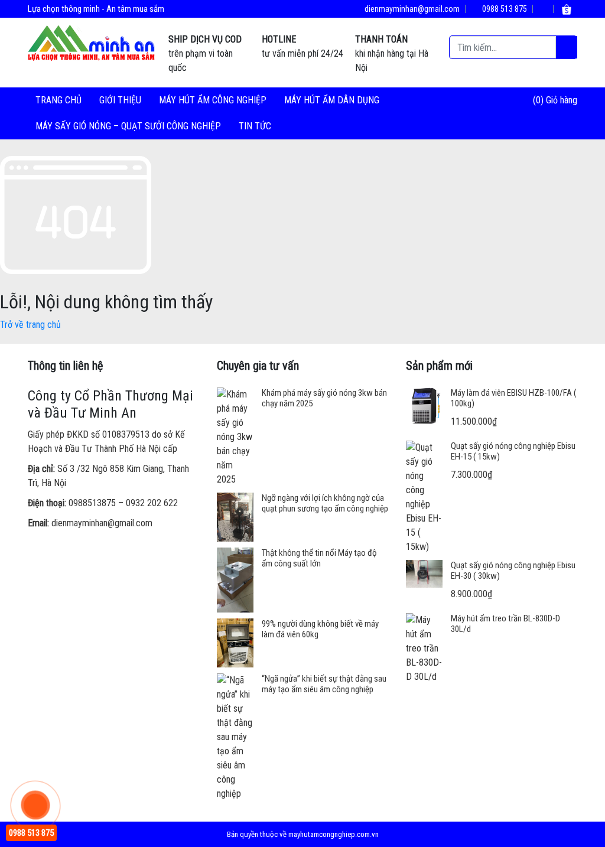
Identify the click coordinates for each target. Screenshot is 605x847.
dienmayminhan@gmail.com (411, 9)
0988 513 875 (503, 9)
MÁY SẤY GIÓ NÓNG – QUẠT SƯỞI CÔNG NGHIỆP (128, 126)
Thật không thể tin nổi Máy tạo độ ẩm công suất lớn (319, 558)
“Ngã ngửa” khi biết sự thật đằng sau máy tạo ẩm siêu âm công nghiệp (324, 684)
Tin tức (255, 126)
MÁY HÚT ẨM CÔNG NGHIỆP (212, 100)
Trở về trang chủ (30, 324)
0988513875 (92, 503)
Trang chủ (58, 100)
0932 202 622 (152, 503)
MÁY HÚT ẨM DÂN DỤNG (331, 100)
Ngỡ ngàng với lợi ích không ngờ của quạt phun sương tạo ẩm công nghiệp (325, 503)
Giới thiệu (120, 100)
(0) (539, 100)
